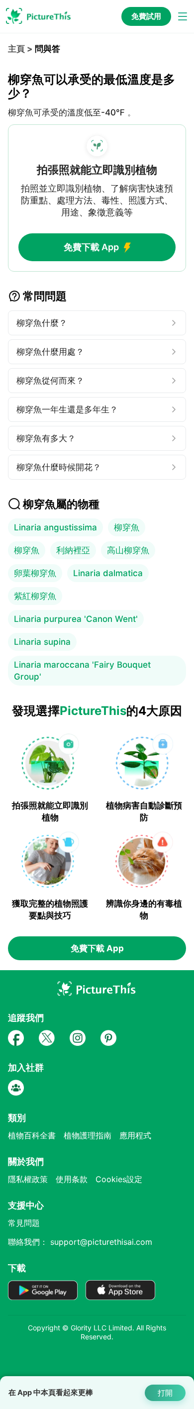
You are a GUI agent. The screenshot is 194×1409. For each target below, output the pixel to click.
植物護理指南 (87, 1135)
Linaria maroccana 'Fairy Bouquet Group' (82, 671)
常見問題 (24, 1223)
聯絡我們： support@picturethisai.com (80, 1242)
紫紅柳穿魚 (35, 596)
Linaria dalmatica (108, 573)
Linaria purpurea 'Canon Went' (76, 619)
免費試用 (146, 16)
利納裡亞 (73, 550)
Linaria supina (42, 642)
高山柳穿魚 (128, 550)
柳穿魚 (126, 527)
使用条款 (72, 1179)
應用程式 (135, 1135)
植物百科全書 (32, 1135)
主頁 (16, 49)
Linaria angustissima (55, 527)
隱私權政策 (28, 1179)
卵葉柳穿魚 (35, 573)
